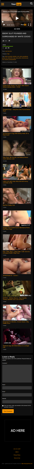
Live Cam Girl (8, 51)
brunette (10, 56)
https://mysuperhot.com (26, 463)
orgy (14, 58)
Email (4, 391)
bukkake (15, 56)
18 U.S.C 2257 (17, 449)
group (3, 58)
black (6, 56)
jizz (6, 58)
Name (4, 384)
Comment (5, 363)
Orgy (8, 53)
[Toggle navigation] (2, 4)
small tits (6, 59)
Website (4, 398)
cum (18, 56)
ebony (21, 56)
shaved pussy (25, 58)
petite (19, 58)
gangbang (25, 56)
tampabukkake (12, 59)
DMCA (17, 452)
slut (3, 59)
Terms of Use (17, 458)
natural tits (10, 58)
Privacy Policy (17, 455)
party (17, 58)
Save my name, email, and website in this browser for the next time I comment (17, 406)
